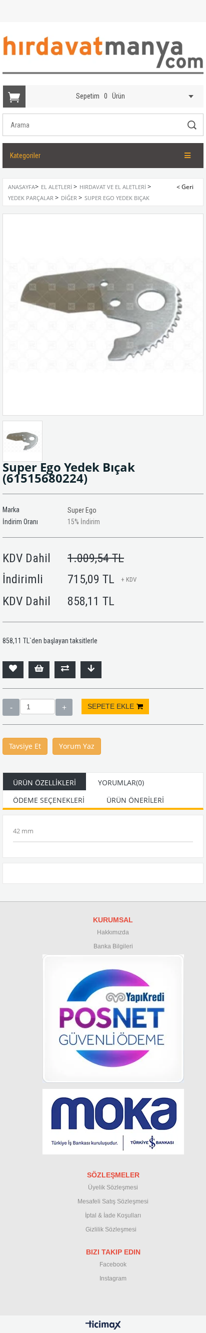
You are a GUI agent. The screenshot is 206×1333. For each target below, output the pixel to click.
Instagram (113, 1278)
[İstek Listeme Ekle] (39, 669)
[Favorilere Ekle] (13, 669)
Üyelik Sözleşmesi (113, 1187)
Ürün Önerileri (135, 800)
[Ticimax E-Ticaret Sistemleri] (103, 1325)
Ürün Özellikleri (44, 782)
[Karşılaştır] (65, 669)
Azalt (11, 707)
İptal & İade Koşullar (112, 1215)
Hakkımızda (113, 932)
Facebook (113, 1264)
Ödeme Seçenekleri (48, 800)
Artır (64, 707)
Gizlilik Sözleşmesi (111, 1229)
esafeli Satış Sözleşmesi (115, 1201)
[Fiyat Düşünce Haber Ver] (91, 669)
